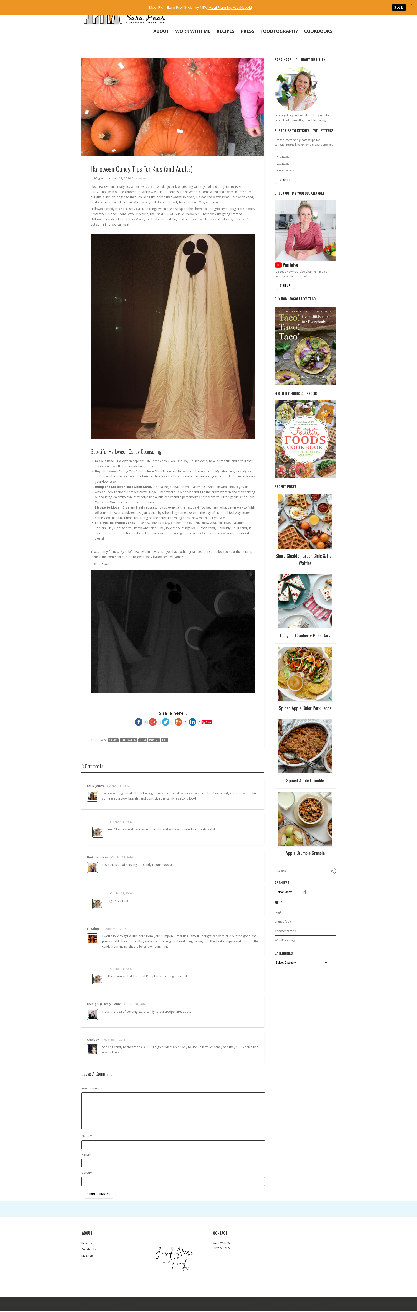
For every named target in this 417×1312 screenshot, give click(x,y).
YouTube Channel (305, 271)
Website (87, 1173)
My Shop (87, 1256)
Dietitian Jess (97, 857)
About (161, 31)
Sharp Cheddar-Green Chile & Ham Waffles (305, 559)
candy (113, 740)
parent (154, 740)
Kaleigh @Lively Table (104, 1004)
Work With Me (192, 31)
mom (142, 740)
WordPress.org (285, 940)
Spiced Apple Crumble (305, 780)
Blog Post (100, 178)
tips (164, 740)
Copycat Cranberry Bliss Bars (305, 635)
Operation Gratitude (109, 502)
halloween (128, 740)
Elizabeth (94, 929)
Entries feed (283, 922)
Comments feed (285, 931)
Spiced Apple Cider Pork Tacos (305, 707)
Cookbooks (318, 31)
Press (247, 31)
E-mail (86, 1154)
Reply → (251, 786)
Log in (279, 912)
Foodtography (279, 31)
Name (86, 1136)
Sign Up (285, 285)
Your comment (92, 1088)
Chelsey (93, 1039)
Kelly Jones (95, 786)
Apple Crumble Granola (305, 852)
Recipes (226, 31)
